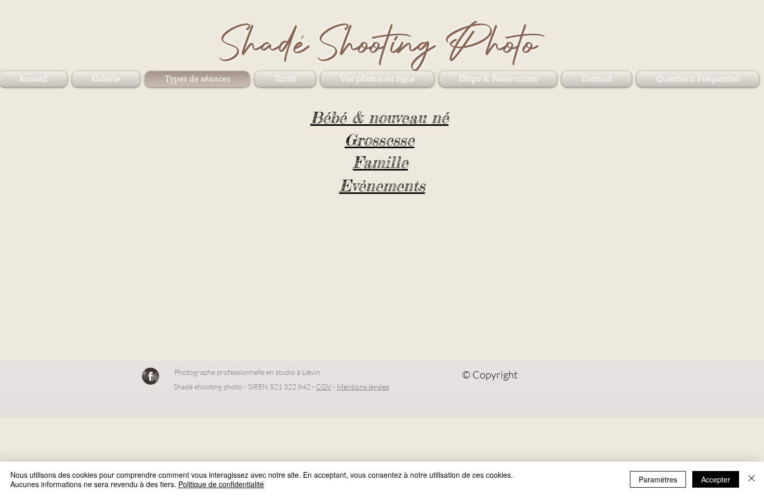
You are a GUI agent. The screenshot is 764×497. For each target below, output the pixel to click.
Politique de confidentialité (221, 484)
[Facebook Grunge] (150, 376)
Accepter (715, 479)
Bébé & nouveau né (379, 117)
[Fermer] (751, 479)
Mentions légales (363, 386)
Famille (380, 162)
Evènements (382, 185)
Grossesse (379, 139)
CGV (323, 386)
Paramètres (658, 479)
